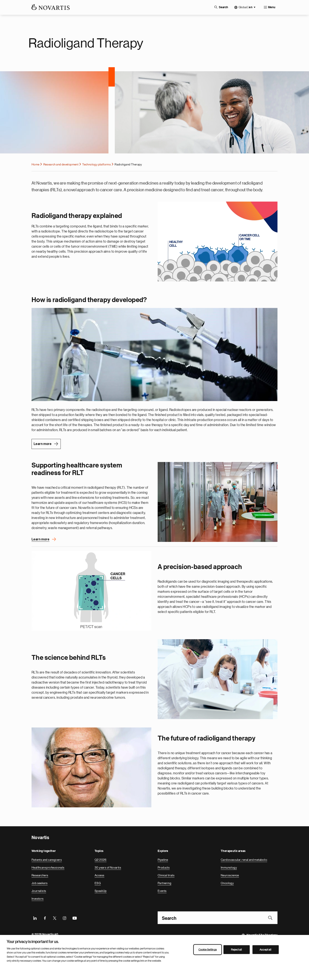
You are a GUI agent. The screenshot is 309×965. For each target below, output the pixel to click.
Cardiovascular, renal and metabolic (244, 859)
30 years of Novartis (108, 867)
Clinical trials (166, 875)
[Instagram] (64, 917)
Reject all (236, 949)
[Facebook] (44, 917)
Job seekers (40, 883)
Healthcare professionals (48, 867)
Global (245, 7)
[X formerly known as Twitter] (54, 917)
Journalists (39, 890)
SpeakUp (101, 890)
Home (36, 164)
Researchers (40, 875)
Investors (38, 898)
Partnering (164, 883)
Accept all (265, 949)
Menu (271, 7)
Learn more (43, 444)
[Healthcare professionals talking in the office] (217, 502)
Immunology (229, 867)
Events (162, 890)
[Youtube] (74, 917)
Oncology (227, 883)
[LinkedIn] (35, 917)
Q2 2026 (101, 859)
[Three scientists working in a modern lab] (217, 679)
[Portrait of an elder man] (91, 767)
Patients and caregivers (47, 859)
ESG (98, 883)
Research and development (61, 164)
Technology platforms (96, 164)
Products (164, 867)
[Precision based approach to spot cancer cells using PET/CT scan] (91, 591)
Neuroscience (230, 875)
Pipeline (163, 859)
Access (99, 875)
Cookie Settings (207, 949)
